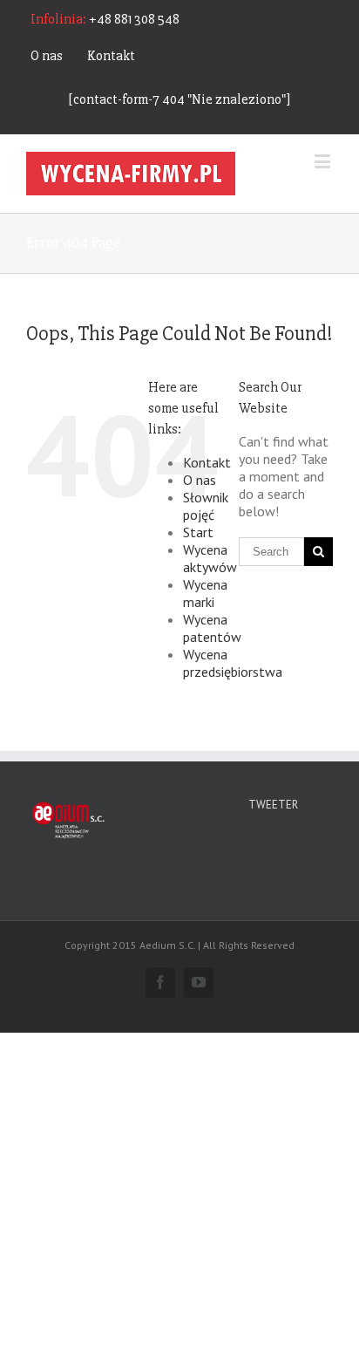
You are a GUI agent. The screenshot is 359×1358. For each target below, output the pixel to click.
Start (198, 532)
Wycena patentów (212, 628)
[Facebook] (160, 982)
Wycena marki (205, 593)
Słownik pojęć (205, 505)
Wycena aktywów (210, 558)
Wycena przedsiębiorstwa (232, 662)
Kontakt (111, 56)
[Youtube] (198, 982)
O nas (46, 56)
